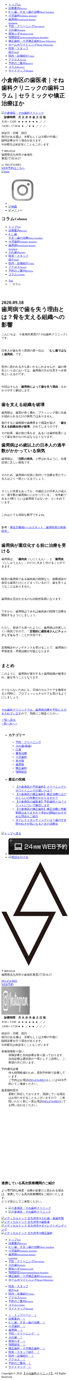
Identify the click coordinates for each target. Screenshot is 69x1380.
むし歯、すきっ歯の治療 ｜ (26, 1322)
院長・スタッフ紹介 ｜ (24, 1352)
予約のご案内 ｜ (19, 1363)
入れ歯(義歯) (23, 745)
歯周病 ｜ (15, 1329)
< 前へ (5, 723)
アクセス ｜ (16, 1359)
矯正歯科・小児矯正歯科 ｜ (26, 1348)
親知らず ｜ (16, 1340)
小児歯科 (21, 756)
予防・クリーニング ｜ (24, 1333)
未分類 (20, 760)
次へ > (13, 723)
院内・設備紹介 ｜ (21, 1355)
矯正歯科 (21, 768)
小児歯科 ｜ (16, 1326)
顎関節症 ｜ (16, 1344)
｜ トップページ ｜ (22, 1315)
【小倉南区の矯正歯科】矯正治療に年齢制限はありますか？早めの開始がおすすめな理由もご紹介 (41, 812)
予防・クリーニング (28, 742)
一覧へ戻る (8, 719)
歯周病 (20, 764)
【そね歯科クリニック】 (38, 1373)
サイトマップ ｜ (19, 1366)
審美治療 (21, 753)
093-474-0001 (9, 981)
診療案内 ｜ (16, 1318)
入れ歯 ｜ (15, 1337)
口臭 (18, 749)
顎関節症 (21, 771)
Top (10, 280)
